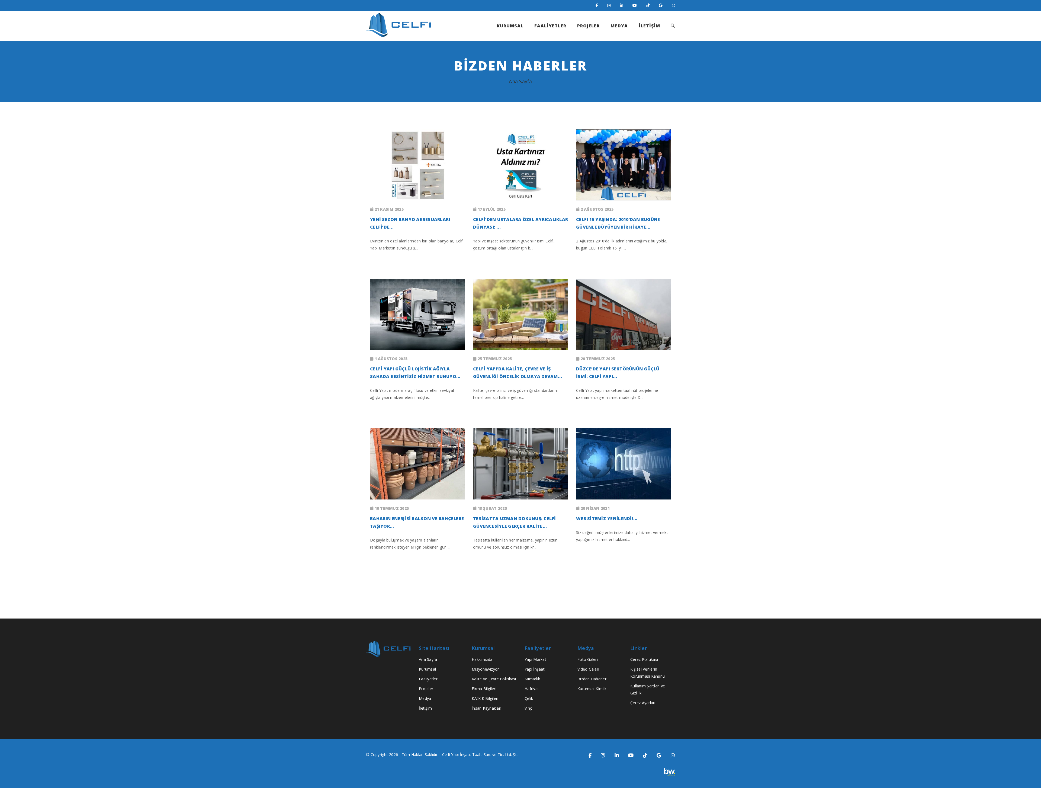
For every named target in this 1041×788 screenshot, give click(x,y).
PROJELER (588, 26)
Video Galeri (588, 669)
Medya (425, 698)
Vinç (528, 708)
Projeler (426, 688)
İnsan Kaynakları (486, 708)
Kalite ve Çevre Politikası (494, 678)
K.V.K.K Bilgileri (485, 698)
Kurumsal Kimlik (591, 688)
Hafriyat (532, 688)
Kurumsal (427, 669)
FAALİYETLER (550, 26)
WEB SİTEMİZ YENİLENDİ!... (606, 518)
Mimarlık (532, 678)
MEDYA (619, 26)
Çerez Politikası (644, 659)
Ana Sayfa (520, 81)
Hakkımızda (482, 659)
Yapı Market (535, 659)
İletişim (425, 708)
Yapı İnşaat (535, 669)
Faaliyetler (428, 678)
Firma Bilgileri (484, 688)
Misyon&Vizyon (486, 669)
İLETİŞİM (649, 26)
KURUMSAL (510, 26)
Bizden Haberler (591, 678)
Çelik (529, 698)
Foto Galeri (587, 659)
